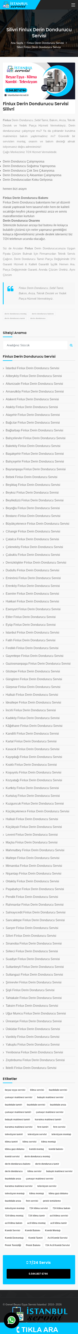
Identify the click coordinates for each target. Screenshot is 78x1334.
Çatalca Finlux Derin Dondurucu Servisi (32, 539)
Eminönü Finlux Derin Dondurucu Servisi (33, 578)
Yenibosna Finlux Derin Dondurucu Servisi (34, 1052)
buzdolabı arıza (58, 1104)
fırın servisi (59, 1127)
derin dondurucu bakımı (43, 314)
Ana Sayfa (17, 42)
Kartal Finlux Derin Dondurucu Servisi (31, 741)
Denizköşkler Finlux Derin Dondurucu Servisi (36, 562)
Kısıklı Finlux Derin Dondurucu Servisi (31, 764)
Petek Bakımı (33, 1245)
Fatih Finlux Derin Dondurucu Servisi (30, 640)
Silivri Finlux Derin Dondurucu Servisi (31, 935)
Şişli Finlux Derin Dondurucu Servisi (30, 990)
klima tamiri (11, 1141)
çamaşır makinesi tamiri (18, 1112)
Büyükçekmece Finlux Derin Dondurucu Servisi (37, 523)
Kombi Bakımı (32, 1230)
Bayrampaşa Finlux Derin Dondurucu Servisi (36, 469)
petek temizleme (52, 1201)
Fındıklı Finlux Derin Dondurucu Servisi (32, 648)
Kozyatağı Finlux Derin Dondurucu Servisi (34, 780)
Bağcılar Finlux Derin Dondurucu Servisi (33, 422)
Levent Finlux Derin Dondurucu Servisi (32, 834)
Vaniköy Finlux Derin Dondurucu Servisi (32, 1036)
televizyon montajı (61, 1134)
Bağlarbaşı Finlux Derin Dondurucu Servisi (34, 430)
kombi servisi (12, 1156)
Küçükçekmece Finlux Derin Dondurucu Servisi (37, 811)
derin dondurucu (37, 318)
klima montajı (48, 1141)
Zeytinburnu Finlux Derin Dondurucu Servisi (35, 1060)
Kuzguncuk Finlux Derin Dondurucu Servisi (35, 803)
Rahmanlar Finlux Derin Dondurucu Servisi (35, 904)
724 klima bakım (61, 1208)
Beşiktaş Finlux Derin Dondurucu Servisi (33, 484)
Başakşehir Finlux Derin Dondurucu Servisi (35, 453)
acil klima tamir (58, 1223)
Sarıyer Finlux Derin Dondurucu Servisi (32, 928)
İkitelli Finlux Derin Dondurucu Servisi (31, 1067)
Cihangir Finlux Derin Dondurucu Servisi (33, 531)
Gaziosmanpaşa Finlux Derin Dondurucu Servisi (38, 663)
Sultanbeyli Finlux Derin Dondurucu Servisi (35, 966)
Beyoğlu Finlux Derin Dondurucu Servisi (33, 508)
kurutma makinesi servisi (18, 1127)
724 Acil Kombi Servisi (57, 1245)
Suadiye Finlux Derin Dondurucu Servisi (33, 959)
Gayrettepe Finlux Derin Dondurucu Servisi (34, 655)
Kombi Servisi (12, 1230)
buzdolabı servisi (58, 1090)
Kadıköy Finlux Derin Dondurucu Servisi (33, 718)
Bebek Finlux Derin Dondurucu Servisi (31, 477)
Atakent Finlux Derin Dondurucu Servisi (32, 399)
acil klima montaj (36, 1223)
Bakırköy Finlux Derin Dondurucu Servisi (33, 446)
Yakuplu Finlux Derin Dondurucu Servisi (33, 1044)
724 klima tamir (36, 1215)
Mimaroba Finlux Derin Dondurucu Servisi (34, 865)
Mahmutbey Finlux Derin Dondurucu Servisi (35, 850)
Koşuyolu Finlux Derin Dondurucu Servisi (33, 772)
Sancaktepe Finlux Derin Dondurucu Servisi (35, 920)
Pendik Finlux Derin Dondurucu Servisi (32, 896)
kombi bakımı (56, 1149)
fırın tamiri (42, 1127)
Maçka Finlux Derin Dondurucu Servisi (32, 842)
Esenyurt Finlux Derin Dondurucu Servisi (33, 609)
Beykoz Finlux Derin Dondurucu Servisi (32, 492)
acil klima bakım (13, 1223)
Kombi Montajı (52, 1230)
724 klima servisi (38, 1208)
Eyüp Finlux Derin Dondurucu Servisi (31, 624)
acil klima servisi (59, 1215)
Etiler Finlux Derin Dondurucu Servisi (31, 617)
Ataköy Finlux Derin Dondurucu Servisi (32, 407)
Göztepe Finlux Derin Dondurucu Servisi (33, 671)
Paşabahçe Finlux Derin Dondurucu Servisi (35, 889)
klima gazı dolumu (14, 1149)
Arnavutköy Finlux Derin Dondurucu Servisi (35, 391)
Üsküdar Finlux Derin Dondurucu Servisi (33, 1029)
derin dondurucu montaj (16, 314)
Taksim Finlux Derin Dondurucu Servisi (32, 1005)
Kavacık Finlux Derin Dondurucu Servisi (32, 749)
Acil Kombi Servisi (57, 1238)
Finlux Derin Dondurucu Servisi (46, 42)
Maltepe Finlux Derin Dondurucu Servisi (32, 858)
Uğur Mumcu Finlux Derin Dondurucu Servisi (36, 1013)
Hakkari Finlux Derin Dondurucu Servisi (32, 601)
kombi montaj (36, 1149)
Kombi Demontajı (14, 1238)
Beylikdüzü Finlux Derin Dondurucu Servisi (35, 500)
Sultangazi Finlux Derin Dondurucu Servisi (34, 974)
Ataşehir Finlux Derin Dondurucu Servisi (33, 414)
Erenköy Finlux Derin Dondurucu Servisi (33, 585)
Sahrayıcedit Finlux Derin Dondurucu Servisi (36, 912)
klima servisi (37, 1090)
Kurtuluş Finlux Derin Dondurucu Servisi (33, 795)
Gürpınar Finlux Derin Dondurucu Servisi (33, 687)
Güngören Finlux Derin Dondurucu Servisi (34, 679)
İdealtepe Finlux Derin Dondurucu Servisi (33, 702)
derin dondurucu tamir (15, 318)
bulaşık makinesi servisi (50, 1097)
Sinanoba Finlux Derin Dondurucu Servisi (34, 943)
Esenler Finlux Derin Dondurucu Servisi (32, 593)
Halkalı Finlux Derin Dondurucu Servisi (32, 694)
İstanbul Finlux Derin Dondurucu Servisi (32, 368)
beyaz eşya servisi (15, 1090)
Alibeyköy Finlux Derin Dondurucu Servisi (34, 376)
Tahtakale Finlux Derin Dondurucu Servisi (34, 998)
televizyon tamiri (14, 1134)
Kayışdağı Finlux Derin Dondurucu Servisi (34, 756)
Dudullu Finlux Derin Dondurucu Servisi (32, 570)
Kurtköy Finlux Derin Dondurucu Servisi (32, 788)
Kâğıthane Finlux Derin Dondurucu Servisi (34, 725)
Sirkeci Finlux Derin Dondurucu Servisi (32, 951)
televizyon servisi (37, 1134)
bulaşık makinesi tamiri (17, 1119)
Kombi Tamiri (35, 1238)
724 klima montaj (14, 1215)
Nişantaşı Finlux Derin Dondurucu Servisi (33, 873)
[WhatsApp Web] (11, 1320)
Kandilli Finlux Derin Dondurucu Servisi (32, 733)
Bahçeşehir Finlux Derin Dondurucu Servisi (35, 461)
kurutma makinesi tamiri (48, 1119)
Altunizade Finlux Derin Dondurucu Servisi (34, 383)
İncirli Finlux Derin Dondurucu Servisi (31, 710)
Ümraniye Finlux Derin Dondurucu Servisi (34, 1021)
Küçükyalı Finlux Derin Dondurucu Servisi (34, 826)
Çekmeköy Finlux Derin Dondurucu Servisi (34, 547)
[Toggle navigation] (73, 5)
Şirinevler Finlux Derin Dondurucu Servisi (34, 982)
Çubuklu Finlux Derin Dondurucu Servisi (33, 554)
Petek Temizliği (13, 1245)
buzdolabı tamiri (13, 1104)
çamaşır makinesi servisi (18, 1097)
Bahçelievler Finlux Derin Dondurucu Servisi (36, 438)
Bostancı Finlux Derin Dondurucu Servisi (33, 515)
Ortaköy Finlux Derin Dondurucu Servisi (32, 881)
